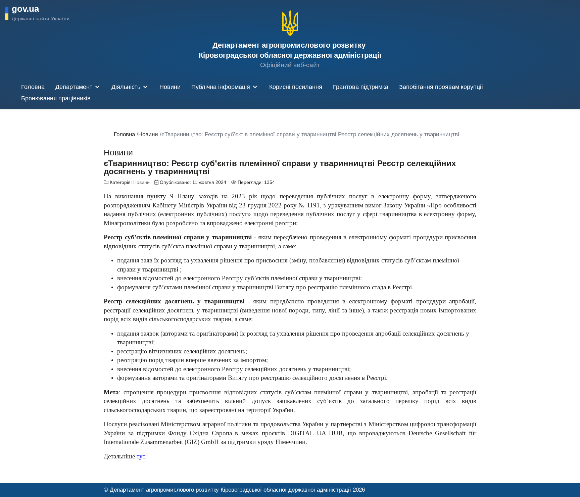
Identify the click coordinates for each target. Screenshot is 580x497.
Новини (141, 182)
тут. (142, 456)
